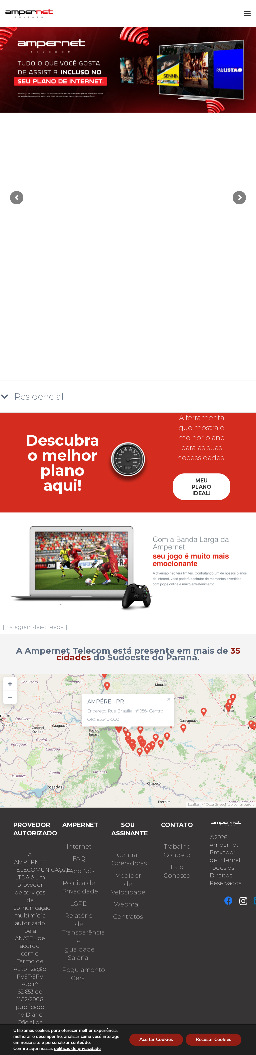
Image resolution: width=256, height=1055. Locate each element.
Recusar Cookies (213, 1039)
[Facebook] (228, 900)
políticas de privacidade (77, 1049)
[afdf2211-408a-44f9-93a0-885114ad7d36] (29, 13)
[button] (247, 13)
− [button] (10, 696)
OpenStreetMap (219, 804)
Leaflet (193, 804)
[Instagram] (243, 901)
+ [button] (10, 683)
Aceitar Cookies (156, 1039)
